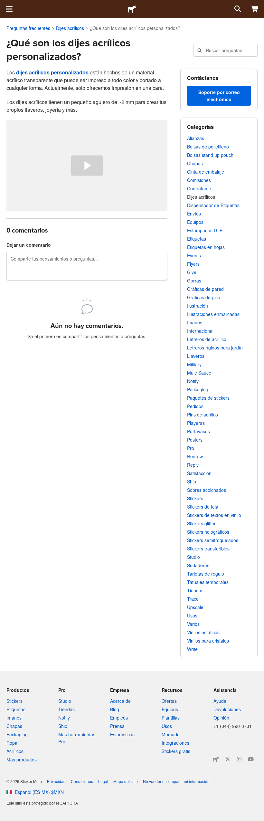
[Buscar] (237, 9)
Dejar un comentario (28, 245)
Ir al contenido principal (4, 4)
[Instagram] (239, 759)
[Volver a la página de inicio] (132, 9)
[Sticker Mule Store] (216, 759)
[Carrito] (255, 9)
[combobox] (225, 50)
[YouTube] (250, 759)
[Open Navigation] (9, 9)
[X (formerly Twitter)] (227, 759)
